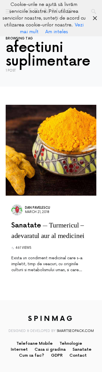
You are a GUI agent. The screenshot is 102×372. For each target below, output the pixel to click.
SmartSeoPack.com (75, 331)
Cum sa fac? (31, 355)
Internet (19, 349)
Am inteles (56, 32)
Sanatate (82, 349)
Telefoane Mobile (34, 343)
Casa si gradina (50, 349)
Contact (78, 355)
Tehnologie (71, 343)
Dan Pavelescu (37, 208)
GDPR (57, 355)
